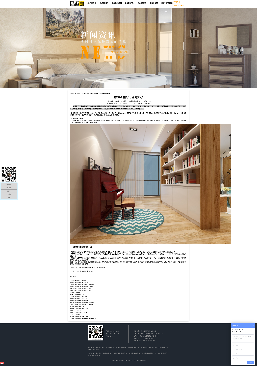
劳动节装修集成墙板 (76, 314)
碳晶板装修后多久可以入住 (78, 298)
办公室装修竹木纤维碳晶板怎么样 (80, 288)
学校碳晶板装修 (75, 292)
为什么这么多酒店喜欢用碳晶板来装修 (82, 284)
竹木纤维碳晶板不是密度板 (78, 280)
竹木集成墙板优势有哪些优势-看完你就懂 (83, 318)
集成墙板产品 (129, 3)
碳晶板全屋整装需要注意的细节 (80, 282)
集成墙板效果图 (117, 3)
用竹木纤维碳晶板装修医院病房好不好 (82, 302)
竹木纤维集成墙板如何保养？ (85, 271)
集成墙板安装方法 (76, 310)
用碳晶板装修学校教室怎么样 (79, 308)
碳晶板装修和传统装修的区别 (79, 300)
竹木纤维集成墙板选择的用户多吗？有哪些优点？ (91, 267)
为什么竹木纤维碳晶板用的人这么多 (81, 304)
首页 (78, 93)
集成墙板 (74, 113)
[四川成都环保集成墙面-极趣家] (76, 4)
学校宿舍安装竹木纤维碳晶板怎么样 (81, 286)
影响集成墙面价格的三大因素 (79, 316)
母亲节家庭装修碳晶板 (77, 294)
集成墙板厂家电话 (167, 3)
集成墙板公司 (104, 3)
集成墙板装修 (142, 3)
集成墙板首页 (91, 3)
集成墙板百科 (154, 3)
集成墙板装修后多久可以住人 (79, 312)
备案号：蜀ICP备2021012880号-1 (144, 341)
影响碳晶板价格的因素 (77, 306)
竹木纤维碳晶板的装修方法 (78, 296)
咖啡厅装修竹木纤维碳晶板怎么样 (80, 290)
